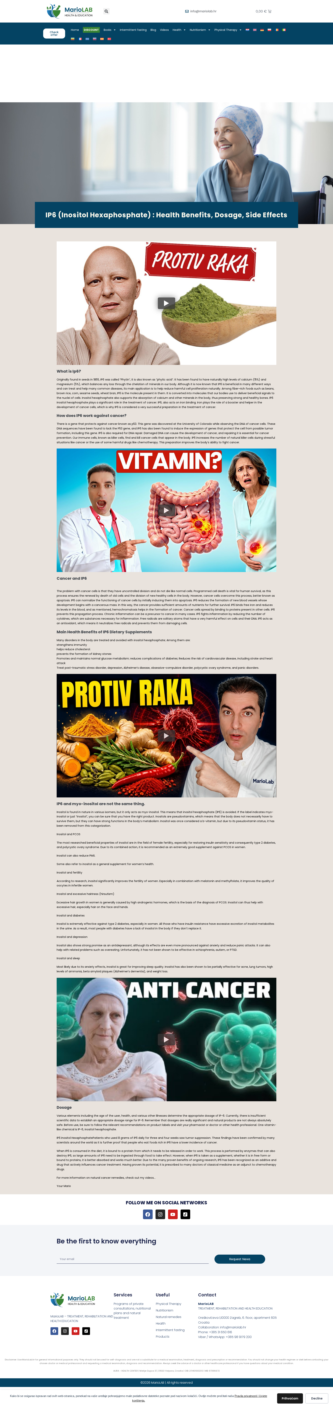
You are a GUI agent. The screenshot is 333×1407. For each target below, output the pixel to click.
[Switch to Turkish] (109, 39)
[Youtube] (173, 1214)
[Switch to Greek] (87, 39)
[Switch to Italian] (284, 29)
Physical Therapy (225, 30)
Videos (164, 30)
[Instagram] (160, 1214)
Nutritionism (198, 30)
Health (177, 30)
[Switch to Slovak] (94, 39)
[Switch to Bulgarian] (72, 39)
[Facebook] (148, 1214)
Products (162, 1336)
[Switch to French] (80, 39)
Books (107, 30)
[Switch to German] (262, 29)
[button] (106, 11)
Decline (317, 1398)
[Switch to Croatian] (247, 29)
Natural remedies (168, 1317)
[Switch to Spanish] (102, 39)
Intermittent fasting (133, 30)
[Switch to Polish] (269, 29)
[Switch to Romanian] (276, 29)
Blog (153, 30)
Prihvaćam (290, 1398)
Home (75, 30)
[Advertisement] (166, 73)
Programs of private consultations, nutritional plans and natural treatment (132, 1311)
